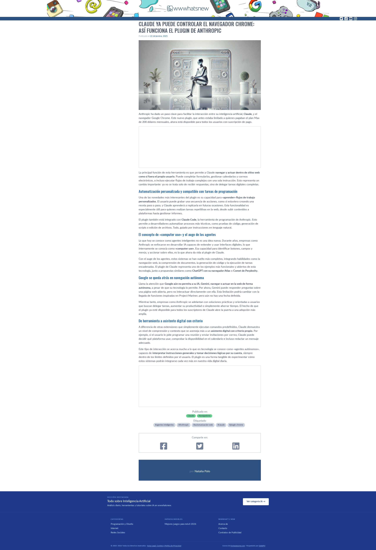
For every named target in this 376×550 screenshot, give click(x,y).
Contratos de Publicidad (229, 533)
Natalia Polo (202, 471)
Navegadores (204, 416)
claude (222, 425)
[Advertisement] (200, 147)
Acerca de (223, 524)
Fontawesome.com (237, 546)
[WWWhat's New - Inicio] (188, 8)
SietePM (262, 546)
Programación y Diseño (122, 524)
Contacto (222, 528)
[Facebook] (346, 18)
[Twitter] (341, 18)
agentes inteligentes (165, 425)
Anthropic (184, 425)
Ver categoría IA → (256, 501)
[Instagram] (355, 18)
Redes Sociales (118, 533)
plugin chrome (236, 425)
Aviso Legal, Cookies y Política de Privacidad (164, 546)
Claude (191, 416)
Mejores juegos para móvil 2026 (180, 524)
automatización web (204, 425)
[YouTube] (350, 18)
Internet (114, 528)
